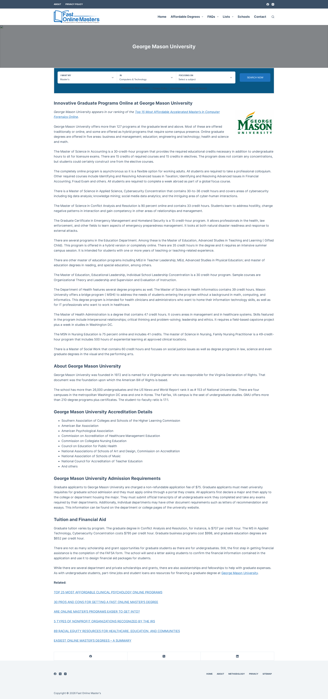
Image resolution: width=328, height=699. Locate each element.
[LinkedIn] (237, 656)
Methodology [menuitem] (236, 674)
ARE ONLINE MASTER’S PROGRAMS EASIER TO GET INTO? (97, 611)
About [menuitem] (57, 4)
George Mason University (239, 573)
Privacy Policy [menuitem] (74, 4)
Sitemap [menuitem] (267, 674)
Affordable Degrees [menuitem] (185, 16)
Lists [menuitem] (226, 16)
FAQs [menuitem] (211, 16)
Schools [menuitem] (244, 16)
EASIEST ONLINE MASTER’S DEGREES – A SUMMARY (92, 640)
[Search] (273, 17)
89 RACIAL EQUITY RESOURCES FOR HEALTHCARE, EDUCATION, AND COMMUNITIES (117, 631)
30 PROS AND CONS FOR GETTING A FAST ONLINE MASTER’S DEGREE (106, 602)
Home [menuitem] (162, 16)
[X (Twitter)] (164, 656)
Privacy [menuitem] (253, 674)
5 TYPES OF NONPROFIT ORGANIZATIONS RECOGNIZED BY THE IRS (104, 621)
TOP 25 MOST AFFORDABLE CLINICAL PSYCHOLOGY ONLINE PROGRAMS (108, 592)
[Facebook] (267, 4)
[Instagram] (273, 4)
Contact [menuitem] (260, 16)
